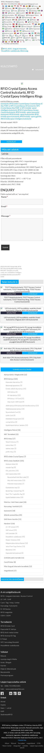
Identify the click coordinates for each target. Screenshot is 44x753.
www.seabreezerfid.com (15, 689)
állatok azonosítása (11, 515)
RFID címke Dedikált (11, 461)
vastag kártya (10, 422)
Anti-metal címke (11, 474)
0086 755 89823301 (10, 4)
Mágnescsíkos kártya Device (15, 543)
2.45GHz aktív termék (12, 558)
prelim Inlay (9, 452)
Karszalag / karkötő (11, 506)
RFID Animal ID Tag (8, 636)
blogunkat (17, 746)
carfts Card (9, 415)
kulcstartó (39, 69)
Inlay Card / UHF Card (14, 402)
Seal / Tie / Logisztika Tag (14, 494)
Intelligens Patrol (10, 430)
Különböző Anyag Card (13, 419)
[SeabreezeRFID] (16, 51)
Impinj (3, 705)
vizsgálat (11, 141)
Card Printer (8, 562)
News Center (7, 746)
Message (5, 216)
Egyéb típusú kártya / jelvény (15, 425)
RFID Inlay (8, 439)
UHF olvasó (9, 530)
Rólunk (3, 656)
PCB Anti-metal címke (14, 484)
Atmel (3, 701)
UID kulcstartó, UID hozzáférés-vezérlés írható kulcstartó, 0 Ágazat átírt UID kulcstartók (22, 318)
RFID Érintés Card (8, 626)
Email (4, 206)
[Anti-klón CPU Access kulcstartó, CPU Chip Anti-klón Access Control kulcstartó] (22, 350)
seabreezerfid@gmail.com (29, 4)
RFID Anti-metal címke (9, 632)
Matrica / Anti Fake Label (13, 502)
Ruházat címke (10, 464)
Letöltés (25, 746)
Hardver (7, 524)
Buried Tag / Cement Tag (14, 491)
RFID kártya (8, 379)
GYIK (39, 743)
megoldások (8, 571)
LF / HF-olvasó (10, 527)
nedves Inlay (10, 448)
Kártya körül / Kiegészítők (14, 375)
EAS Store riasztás (11, 519)
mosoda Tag (9, 467)
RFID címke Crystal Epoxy (19, 104)
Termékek (21, 743)
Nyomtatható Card (12, 412)
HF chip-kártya (12, 395)
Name (4, 197)
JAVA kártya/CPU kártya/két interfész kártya (20, 406)
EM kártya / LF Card (14, 398)
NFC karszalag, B (10, 642)
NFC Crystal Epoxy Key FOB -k (20, 107)
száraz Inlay (9, 445)
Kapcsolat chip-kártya (13, 382)
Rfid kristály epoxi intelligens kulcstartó (16, 119)
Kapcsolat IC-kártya (8, 629)
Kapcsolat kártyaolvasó (13, 553)
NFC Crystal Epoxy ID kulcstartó (22, 106)
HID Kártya (11, 392)
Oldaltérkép (22, 740)
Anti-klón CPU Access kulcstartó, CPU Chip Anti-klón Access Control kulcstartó (22, 358)
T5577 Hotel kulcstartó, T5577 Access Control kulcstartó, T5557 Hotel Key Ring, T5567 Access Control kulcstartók (22, 299)
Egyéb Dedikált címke (13, 497)
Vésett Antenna (11, 442)
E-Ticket (4, 639)
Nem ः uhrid (6, 708)
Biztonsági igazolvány (13, 385)
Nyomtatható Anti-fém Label (16, 477)
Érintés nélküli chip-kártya (14, 389)
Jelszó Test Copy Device (13, 546)
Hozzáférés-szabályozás (13, 537)
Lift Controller (10, 533)
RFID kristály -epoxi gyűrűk (30, 116)
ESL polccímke (10, 471)
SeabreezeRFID (7, 714)
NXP (2, 711)
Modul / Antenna (11, 540)
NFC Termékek (9, 434)
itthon (7, 743)
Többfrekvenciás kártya (13, 409)
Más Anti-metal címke (14, 480)
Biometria (9, 550)
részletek (11, 294)
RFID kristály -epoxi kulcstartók (21, 114)
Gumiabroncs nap (11, 487)
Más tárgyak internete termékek (16, 566)
